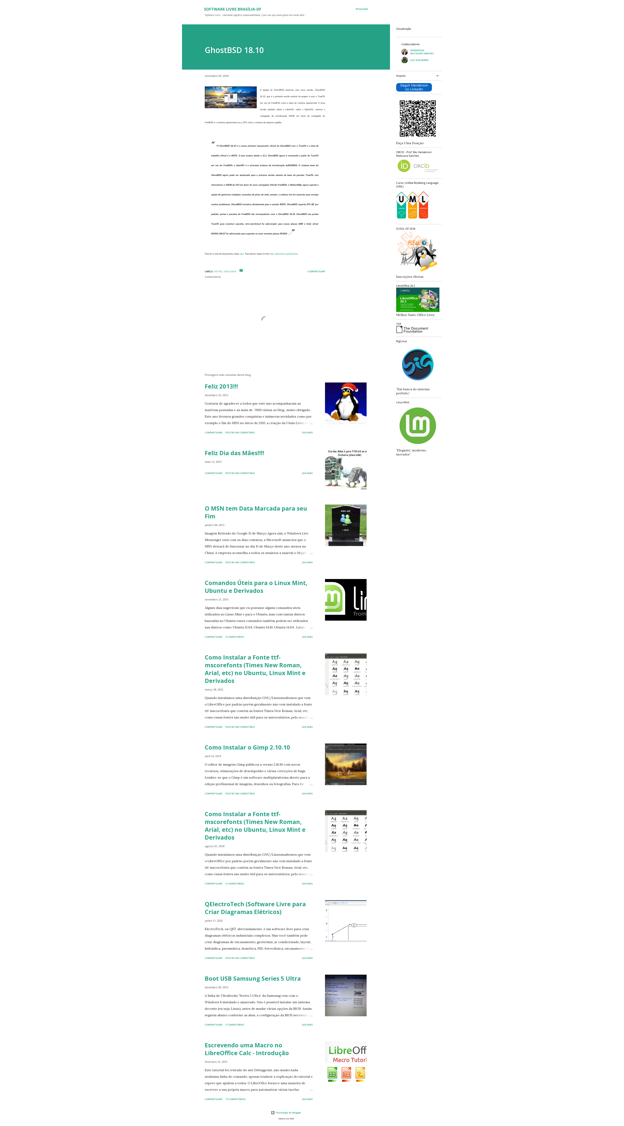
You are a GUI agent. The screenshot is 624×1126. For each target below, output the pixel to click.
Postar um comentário (240, 432)
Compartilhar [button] (316, 271)
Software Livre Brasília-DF (232, 9)
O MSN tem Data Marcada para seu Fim (256, 512)
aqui (242, 254)
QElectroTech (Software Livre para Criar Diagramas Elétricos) (255, 908)
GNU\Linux (230, 271)
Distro (218, 271)
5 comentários (234, 1024)
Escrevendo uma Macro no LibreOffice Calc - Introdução (247, 1049)
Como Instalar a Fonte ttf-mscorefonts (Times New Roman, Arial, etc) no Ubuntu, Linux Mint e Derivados (255, 669)
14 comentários (235, 1099)
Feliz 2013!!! (221, 386)
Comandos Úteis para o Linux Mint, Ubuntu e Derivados (256, 587)
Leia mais (307, 432)
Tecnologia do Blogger (288, 1112)
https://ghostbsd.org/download (283, 254)
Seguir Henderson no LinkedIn (414, 87)
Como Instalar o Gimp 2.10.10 (247, 747)
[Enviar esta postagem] (241, 271)
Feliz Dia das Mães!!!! (234, 453)
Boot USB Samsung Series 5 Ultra (253, 978)
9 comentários (234, 636)
